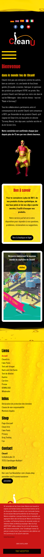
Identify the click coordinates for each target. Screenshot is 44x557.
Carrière (5, 381)
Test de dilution (7, 373)
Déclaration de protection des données (17, 404)
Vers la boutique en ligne (22, 237)
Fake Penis (6, 363)
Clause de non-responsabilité (13, 407)
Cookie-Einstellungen (22, 543)
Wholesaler (6, 391)
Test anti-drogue (8, 366)
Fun (3, 441)
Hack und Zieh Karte (9, 370)
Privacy (5, 434)
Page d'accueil (7, 423)
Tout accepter (22, 551)
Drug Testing (6, 437)
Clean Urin (6, 427)
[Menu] (9, 55)
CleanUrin (5, 359)
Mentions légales (8, 411)
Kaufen (4, 377)
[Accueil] (22, 40)
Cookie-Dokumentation (9, 537)
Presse (4, 384)
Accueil (5, 356)
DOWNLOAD (6, 388)
